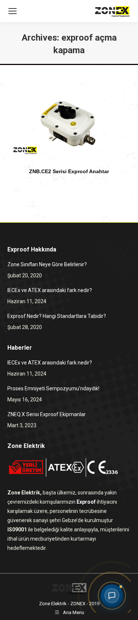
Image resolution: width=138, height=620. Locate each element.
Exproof (86, 502)
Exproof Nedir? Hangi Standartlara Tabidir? (56, 316)
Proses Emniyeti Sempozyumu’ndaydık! (53, 388)
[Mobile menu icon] (12, 11)
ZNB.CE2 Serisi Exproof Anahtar (69, 171)
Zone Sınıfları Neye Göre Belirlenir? (47, 264)
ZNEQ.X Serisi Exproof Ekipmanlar (46, 414)
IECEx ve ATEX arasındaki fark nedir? (49, 290)
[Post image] (69, 125)
